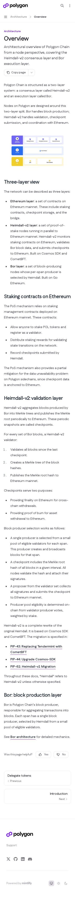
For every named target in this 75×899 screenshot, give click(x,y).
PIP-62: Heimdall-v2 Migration (33, 666)
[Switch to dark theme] (66, 883)
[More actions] (70, 5)
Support (11, 845)
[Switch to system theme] (51, 883)
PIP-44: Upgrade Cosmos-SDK (33, 659)
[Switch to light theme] (58, 883)
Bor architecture (23, 737)
